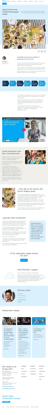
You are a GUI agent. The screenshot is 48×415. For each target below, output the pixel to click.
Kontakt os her (24, 260)
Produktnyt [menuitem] (24, 371)
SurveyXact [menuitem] (33, 368)
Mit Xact (4, 3)
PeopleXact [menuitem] (33, 371)
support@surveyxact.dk (8, 386)
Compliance (30, 1)
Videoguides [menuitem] (42, 371)
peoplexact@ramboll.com (8, 388)
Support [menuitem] (41, 368)
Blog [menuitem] (22, 368)
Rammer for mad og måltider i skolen (11, 175)
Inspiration (25, 1)
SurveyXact (13, 1)
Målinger (8, 1)
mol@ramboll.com (21, 299)
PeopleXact (19, 1)
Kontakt (35, 1)
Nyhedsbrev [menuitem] (24, 376)
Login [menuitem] (40, 379)
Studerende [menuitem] (42, 376)
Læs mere (21, 355)
